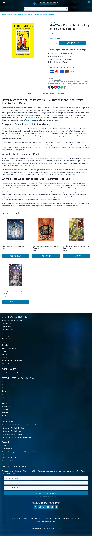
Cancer (4, 391)
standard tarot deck (57, 85)
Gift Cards (5, 363)
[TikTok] (52, 507)
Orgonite (5, 345)
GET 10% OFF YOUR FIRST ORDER (46, 493)
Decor (4, 351)
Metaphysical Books (9, 348)
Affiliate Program (28, 518)
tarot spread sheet (77, 85)
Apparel (5, 333)
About (13, 518)
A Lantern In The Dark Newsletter (13, 428)
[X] (52, 87)
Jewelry (4, 354)
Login (4, 446)
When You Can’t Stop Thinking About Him (16, 437)
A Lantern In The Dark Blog (11, 431)
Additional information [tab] (46, 93)
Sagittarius (6, 406)
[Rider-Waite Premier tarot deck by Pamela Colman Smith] (23, 40)
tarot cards (30, 120)
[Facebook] (49, 87)
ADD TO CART (72, 43)
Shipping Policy (48, 518)
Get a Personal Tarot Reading (12, 373)
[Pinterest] (55, 87)
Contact (19, 518)
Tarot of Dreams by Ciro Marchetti (13, 246)
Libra (4, 400)
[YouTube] (56, 507)
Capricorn (5, 409)
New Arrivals (6, 324)
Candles (4, 357)
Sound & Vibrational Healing (12, 360)
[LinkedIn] (58, 87)
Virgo (4, 397)
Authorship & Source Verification (46, 521)
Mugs (4, 342)
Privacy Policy (38, 518)
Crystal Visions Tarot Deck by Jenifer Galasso (14, 293)
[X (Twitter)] (44, 507)
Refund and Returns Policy (61, 518)
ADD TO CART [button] (15, 256)
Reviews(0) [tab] (60, 93)
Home (3, 14)
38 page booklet (55, 81)
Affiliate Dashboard (9, 458)
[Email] (65, 87)
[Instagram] (40, 507)
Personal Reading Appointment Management (18, 452)
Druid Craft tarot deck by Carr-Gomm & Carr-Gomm (76, 247)
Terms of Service (75, 518)
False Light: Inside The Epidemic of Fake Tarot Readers (21, 425)
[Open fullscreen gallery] (42, 60)
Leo (3, 394)
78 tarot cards (65, 81)
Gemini (4, 388)
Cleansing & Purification (10, 336)
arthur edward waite (75, 81)
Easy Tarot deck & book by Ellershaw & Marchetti (45, 247)
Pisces (4, 415)
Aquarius (5, 412)
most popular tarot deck (58, 83)
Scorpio (4, 403)
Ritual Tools (6, 339)
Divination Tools (10, 14)
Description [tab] (32, 93)
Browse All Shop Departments (12, 320)
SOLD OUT (77, 256)
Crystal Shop (6, 327)
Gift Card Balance (8, 455)
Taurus (4, 385)
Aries (3, 382)
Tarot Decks (19, 14)
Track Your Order (8, 461)
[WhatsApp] (61, 87)
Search (66, 9)
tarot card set (67, 85)
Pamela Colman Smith (72, 83)
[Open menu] (4, 3)
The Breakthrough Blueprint (12, 434)
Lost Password (7, 449)
